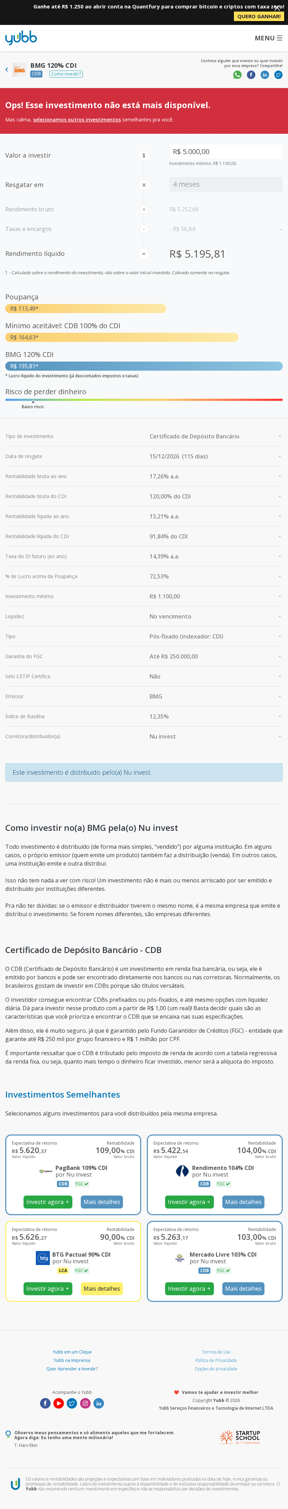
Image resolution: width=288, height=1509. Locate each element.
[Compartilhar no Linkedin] (265, 74)
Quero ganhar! (259, 16)
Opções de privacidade (216, 1369)
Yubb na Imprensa (72, 1360)
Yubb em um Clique (72, 1352)
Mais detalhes (102, 1202)
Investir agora (47, 1202)
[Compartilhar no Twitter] (278, 74)
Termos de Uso (216, 1352)
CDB (36, 74)
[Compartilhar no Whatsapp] (237, 74)
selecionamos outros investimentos (77, 119)
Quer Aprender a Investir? (72, 1369)
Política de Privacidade (216, 1360)
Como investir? (66, 74)
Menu (265, 38)
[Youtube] (58, 1403)
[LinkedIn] (98, 1403)
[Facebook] (45, 1403)
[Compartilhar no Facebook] (251, 74)
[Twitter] (72, 1403)
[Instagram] (85, 1403)
